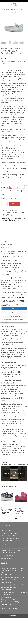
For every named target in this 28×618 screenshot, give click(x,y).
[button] (2, 5)
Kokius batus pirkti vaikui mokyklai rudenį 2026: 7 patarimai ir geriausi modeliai (12, 570)
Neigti (14, 312)
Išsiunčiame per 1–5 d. (11, 210)
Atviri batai (22, 9)
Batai (9, 9)
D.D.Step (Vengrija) (10, 230)
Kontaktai (22, 319)
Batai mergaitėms (14, 9)
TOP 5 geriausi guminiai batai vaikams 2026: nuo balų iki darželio (13, 579)
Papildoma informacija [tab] (7, 244)
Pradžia (5, 9)
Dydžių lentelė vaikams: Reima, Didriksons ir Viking (11, 540)
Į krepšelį (14, 204)
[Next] (27, 505)
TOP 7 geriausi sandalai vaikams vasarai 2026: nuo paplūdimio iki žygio (13, 601)
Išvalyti (25, 185)
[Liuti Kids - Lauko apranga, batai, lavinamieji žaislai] (14, 4)
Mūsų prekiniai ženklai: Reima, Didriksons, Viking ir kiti (10, 551)
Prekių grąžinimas (6, 544)
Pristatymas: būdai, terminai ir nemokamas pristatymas (10, 534)
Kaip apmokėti (5, 530)
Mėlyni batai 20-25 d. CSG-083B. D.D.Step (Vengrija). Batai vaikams (6, 511)
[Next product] (12, 12)
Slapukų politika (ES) (7, 558)
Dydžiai (3, 187)
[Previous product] (15, 12)
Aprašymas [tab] (4, 241)
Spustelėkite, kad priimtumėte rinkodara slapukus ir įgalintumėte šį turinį (14, 473)
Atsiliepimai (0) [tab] (5, 247)
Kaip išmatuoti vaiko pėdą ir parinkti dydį (12, 198)
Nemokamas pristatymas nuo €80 (14, 212)
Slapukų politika (7, 319)
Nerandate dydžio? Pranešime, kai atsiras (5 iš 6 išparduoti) (13, 219)
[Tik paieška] (5, 4)
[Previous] (1, 505)
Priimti (14, 308)
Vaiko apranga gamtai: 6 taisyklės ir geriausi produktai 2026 (12, 586)
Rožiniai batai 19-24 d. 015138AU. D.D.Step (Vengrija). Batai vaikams (20, 513)
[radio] (7, 187)
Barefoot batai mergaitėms (16, 226)
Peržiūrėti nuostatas (14, 316)
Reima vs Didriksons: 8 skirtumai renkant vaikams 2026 (14, 593)
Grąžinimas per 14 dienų (11, 215)
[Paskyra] (21, 4)
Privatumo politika (15, 319)
